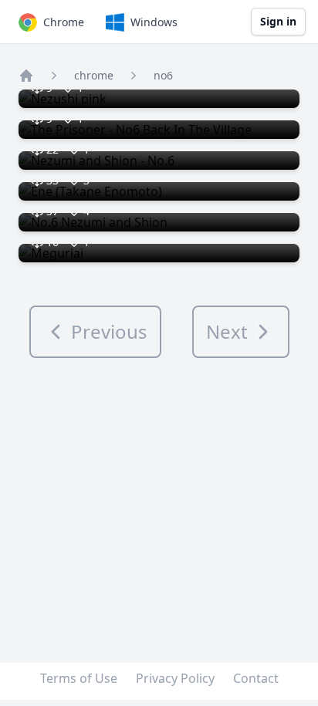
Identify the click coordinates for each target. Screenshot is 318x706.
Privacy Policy (175, 678)
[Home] (26, 75)
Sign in (278, 21)
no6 (163, 75)
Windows (154, 22)
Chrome (63, 22)
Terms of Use (78, 678)
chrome (93, 75)
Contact (256, 678)
